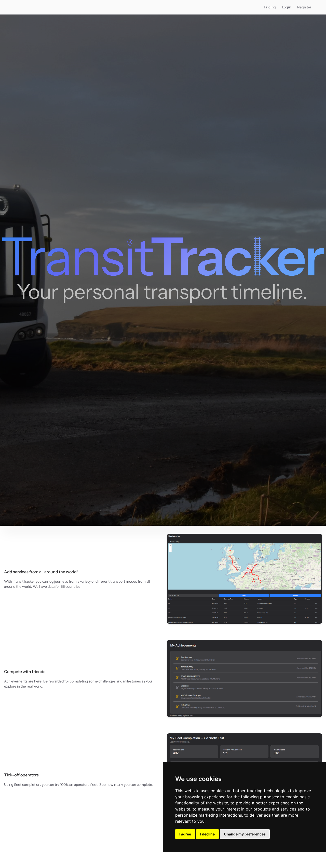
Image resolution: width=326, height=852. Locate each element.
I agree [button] (185, 834)
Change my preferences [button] (245, 834)
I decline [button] (207, 834)
